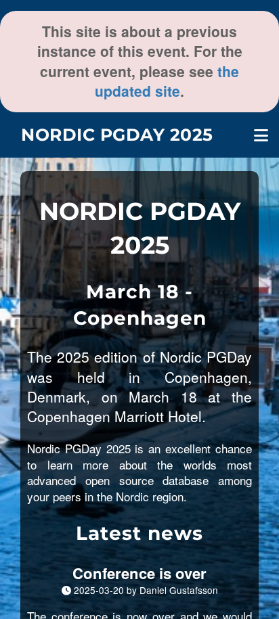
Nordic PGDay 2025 (117, 134)
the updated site (167, 81)
